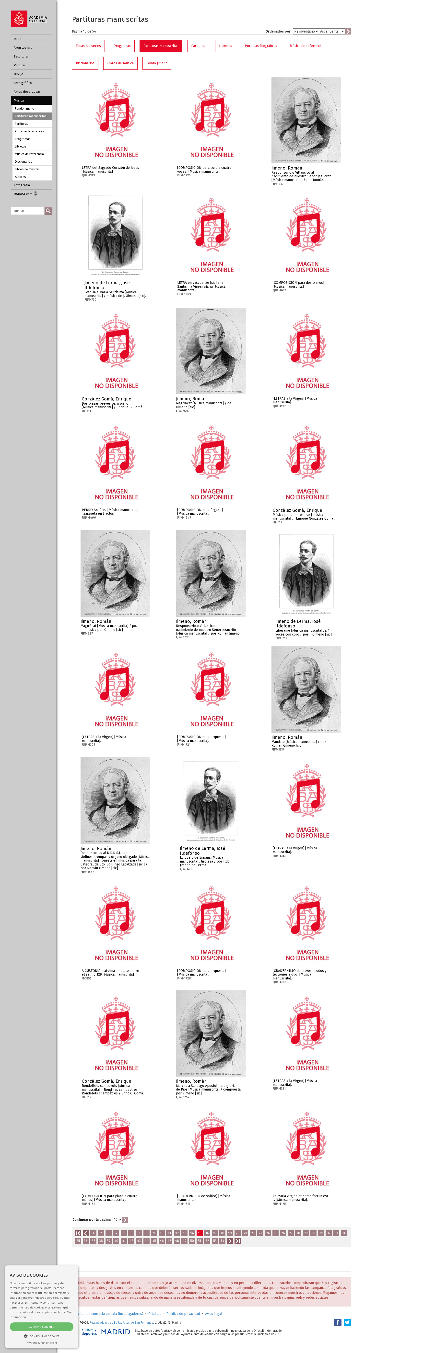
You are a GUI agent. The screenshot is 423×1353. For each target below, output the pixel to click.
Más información (145, 169)
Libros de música (27, 169)
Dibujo (18, 74)
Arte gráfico (23, 83)
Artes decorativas (27, 92)
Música (19, 100)
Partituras (21, 123)
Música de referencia (29, 154)
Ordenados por (278, 31)
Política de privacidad (183, 1314)
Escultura (21, 56)
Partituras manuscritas (31, 116)
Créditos (154, 1314)
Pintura (19, 65)
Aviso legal (213, 1314)
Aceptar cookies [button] (41, 1327)
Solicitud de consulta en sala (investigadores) (107, 1314)
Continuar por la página (91, 1219)
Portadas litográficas (29, 131)
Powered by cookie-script (41, 1343)
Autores (20, 177)
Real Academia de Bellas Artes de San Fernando (121, 1322)
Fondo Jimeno (24, 108)
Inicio (18, 39)
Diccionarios (23, 161)
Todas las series (88, 46)
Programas (23, 139)
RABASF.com (24, 194)
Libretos (20, 146)
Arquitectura (23, 47)
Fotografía (22, 185)
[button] (41, 1336)
